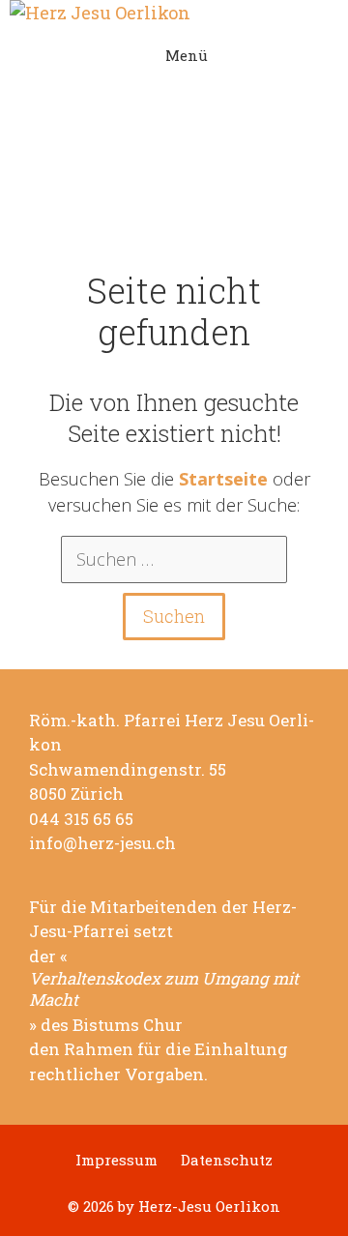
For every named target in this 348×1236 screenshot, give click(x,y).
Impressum (116, 1160)
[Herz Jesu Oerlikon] (174, 13)
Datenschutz (227, 1160)
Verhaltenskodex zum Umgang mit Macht (164, 989)
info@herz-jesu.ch (102, 843)
